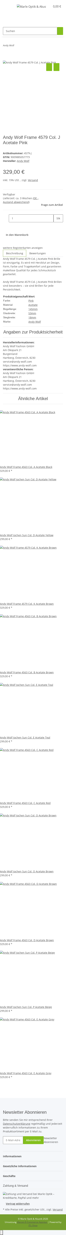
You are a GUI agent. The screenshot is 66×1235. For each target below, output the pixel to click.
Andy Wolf (34, 321)
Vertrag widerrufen (18, 1203)
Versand (33, 180)
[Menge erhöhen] (56, 226)
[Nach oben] (1, 1232)
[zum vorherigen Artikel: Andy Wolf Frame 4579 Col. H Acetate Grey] (17, 46)
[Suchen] (60, 31)
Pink (31, 300)
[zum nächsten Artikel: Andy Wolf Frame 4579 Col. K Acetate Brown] (24, 46)
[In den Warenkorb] (6, 58)
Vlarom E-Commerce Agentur (32, 1222)
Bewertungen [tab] (37, 253)
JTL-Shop (33, 1225)
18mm (32, 317)
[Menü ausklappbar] (7, 6)
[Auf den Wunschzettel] (56, 67)
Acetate (33, 305)
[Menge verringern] (6, 218)
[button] (44, 6)
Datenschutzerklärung (16, 1123)
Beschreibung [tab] (14, 253)
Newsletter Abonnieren (51, 1140)
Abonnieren (33, 1140)
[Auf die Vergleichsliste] (49, 67)
